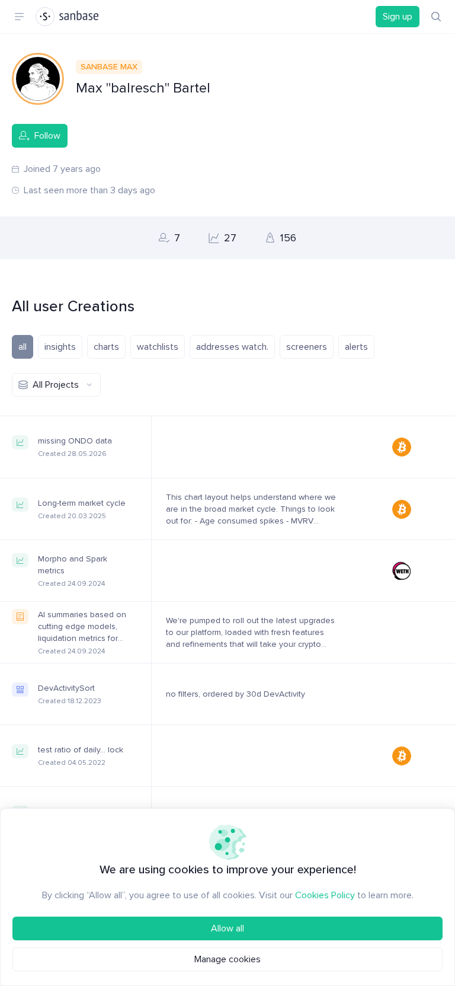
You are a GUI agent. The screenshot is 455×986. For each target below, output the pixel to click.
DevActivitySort (66, 688)
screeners (306, 347)
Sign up (397, 17)
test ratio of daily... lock (80, 750)
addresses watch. (232, 347)
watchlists (157, 347)
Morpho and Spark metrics (72, 565)
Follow (47, 136)
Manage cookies (227, 959)
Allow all (227, 928)
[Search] (436, 16)
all (22, 347)
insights (60, 347)
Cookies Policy (325, 895)
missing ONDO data (75, 441)
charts (106, 347)
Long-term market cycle (82, 503)
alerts (356, 347)
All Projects (56, 385)
